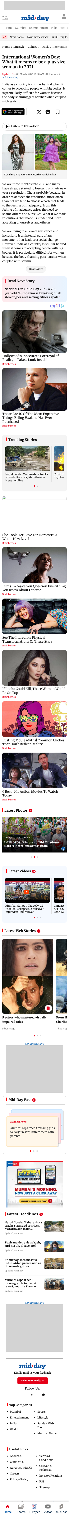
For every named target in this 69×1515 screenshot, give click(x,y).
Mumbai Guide (47, 1433)
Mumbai (15, 1411)
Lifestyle (42, 1417)
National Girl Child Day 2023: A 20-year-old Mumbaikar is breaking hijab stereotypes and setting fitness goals (33, 293)
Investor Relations (50, 1475)
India (13, 1423)
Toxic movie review (37, 37)
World (13, 1429)
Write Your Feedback (32, 1380)
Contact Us (17, 1462)
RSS (41, 1481)
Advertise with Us (21, 1467)
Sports (41, 1411)
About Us (15, 1456)
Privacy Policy (19, 1479)
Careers (15, 1473)
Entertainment (19, 1417)
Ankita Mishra (10, 77)
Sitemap (44, 1487)
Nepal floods (17, 37)
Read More (36, 269)
